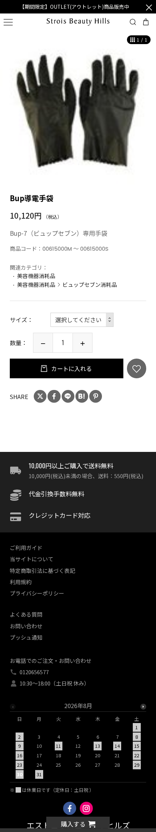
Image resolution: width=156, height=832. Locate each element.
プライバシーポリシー (37, 593)
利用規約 (21, 582)
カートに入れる (71, 368)
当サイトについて (31, 559)
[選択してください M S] (82, 320)
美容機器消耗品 (36, 276)
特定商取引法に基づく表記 (42, 570)
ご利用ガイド (26, 547)
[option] (78, 108)
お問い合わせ (26, 626)
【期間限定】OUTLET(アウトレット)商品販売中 (74, 6)
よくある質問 (26, 614)
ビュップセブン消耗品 (89, 284)
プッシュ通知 (26, 637)
